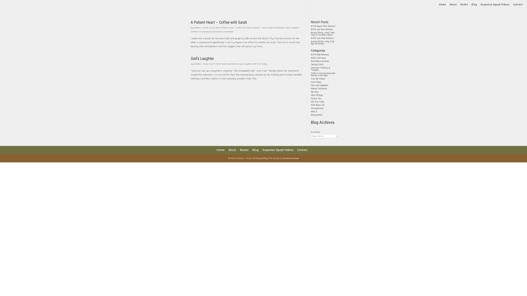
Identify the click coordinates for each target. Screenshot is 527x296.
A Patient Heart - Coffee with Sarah (236, 28)
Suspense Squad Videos (494, 5)
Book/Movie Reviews (320, 61)
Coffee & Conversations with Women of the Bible (212, 32)
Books (464, 5)
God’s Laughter (202, 58)
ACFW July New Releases (322, 29)
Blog (474, 5)
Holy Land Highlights (319, 85)
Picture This (316, 98)
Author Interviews (318, 58)
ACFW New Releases (320, 54)
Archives (315, 131)
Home (442, 5)
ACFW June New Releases (322, 38)
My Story (315, 92)
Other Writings (317, 95)
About (453, 5)
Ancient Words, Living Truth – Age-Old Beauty (323, 42)
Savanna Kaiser (291, 158)
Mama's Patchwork (319, 88)
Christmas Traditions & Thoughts (320, 68)
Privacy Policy (260, 158)
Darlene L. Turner (201, 28)
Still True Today (260, 64)
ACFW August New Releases (323, 26)
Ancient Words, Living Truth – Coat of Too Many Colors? (323, 33)
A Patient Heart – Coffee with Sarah (219, 22)
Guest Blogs (316, 82)
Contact (518, 5)
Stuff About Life (318, 105)
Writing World (316, 115)
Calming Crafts (317, 64)
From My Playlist (318, 78)
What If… (314, 111)
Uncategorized (317, 108)
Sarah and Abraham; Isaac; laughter (283, 28)
